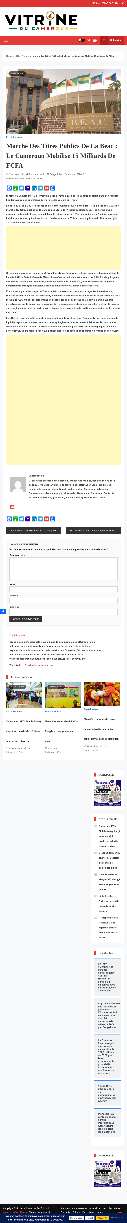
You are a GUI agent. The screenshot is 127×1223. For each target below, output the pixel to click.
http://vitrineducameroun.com (36, 665)
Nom (12, 584)
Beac (61, 174)
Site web (14, 607)
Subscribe (116, 40)
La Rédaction (31, 174)
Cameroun (70, 174)
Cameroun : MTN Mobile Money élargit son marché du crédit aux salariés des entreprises (23, 731)
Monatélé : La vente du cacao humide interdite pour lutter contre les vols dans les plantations (101, 729)
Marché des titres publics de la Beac (24, 178)
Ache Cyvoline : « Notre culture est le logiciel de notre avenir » (109, 903)
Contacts (65, 1212)
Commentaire (18, 555)
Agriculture (114, 1208)
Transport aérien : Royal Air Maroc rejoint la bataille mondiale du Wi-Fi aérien (108, 927)
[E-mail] (12, 507)
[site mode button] (82, 40)
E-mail (13, 595)
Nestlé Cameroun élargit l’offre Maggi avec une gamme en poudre (61, 731)
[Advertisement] (63, 248)
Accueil (93, 1208)
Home (100, 1212)
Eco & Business (14, 137)
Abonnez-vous (79, 1208)
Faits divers (88, 1212)
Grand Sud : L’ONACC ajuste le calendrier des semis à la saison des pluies (109, 860)
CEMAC (80, 174)
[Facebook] (3, 611)
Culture (76, 1212)
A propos (65, 1208)
